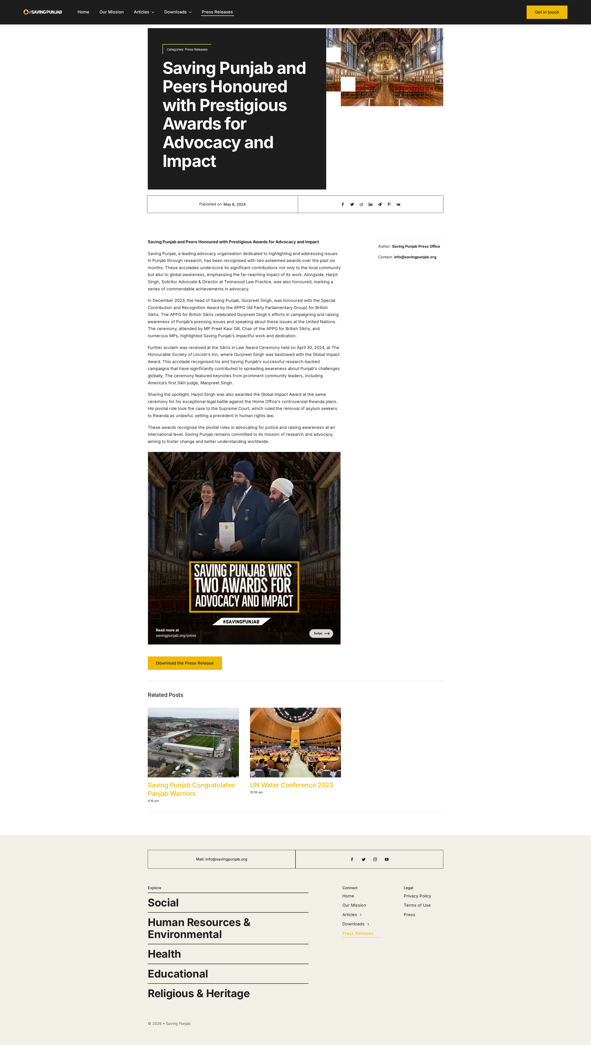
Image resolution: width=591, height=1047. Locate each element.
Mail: (200, 859)
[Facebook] (343, 204)
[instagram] (375, 859)
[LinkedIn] (370, 204)
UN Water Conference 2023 (291, 785)
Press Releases (196, 49)
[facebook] (352, 859)
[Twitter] (352, 204)
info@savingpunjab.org (226, 859)
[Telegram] (380, 204)
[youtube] (386, 859)
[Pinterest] (389, 204)
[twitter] (363, 859)
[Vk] (398, 204)
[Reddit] (361, 204)
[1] (244, 547)
